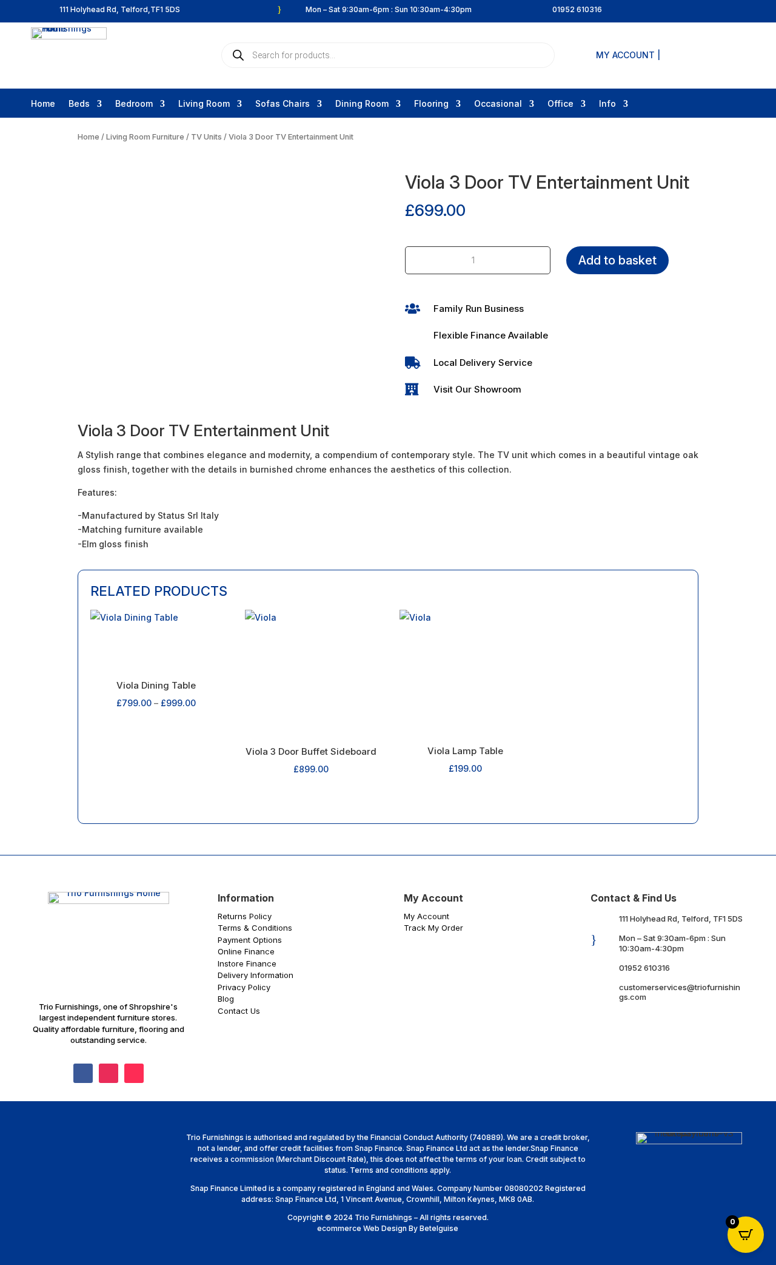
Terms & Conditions (255, 928)
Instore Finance (247, 963)
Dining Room (362, 104)
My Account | (628, 55)
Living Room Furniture (145, 136)
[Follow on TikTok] (134, 1073)
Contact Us (239, 1011)
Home (43, 104)
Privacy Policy (244, 987)
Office (560, 104)
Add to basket (617, 260)
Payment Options (250, 940)
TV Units (206, 136)
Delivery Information (255, 975)
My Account (426, 916)
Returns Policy (245, 916)
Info (607, 104)
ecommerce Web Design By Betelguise (387, 1228)
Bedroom (134, 104)
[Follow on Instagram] (108, 1073)
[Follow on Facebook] (83, 1073)
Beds (79, 104)
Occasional (498, 104)
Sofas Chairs (282, 104)
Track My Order (433, 928)
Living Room (204, 104)
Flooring (431, 104)
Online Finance (246, 951)
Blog (226, 999)
